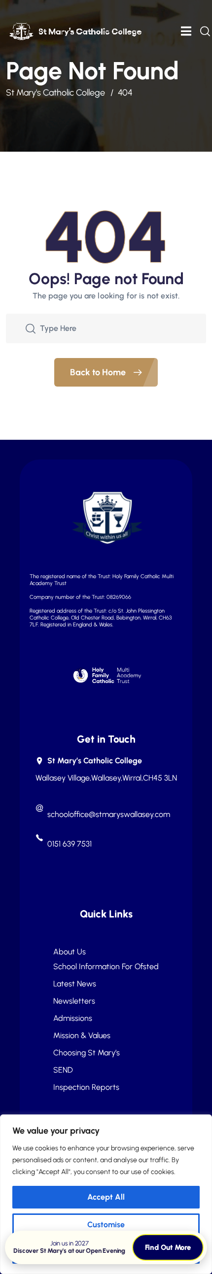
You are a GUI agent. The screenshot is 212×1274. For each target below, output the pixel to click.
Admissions (72, 1018)
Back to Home (99, 372)
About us (69, 951)
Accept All (106, 1197)
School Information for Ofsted (106, 966)
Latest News (74, 983)
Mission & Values (81, 1035)
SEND (63, 1070)
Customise (106, 1224)
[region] (106, 1194)
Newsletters (74, 1001)
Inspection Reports (86, 1087)
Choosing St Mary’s (86, 1052)
